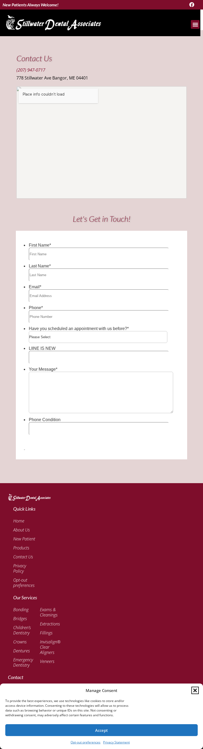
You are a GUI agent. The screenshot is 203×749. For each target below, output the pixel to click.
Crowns (20, 642)
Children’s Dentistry (21, 630)
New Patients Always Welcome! (30, 4)
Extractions (50, 624)
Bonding (21, 610)
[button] (195, 690)
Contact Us (23, 557)
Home (18, 521)
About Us (21, 530)
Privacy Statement (116, 742)
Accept (101, 730)
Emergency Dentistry (21, 662)
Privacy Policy (19, 568)
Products (21, 548)
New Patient (24, 539)
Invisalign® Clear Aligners (50, 647)
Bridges (20, 618)
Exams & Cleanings (49, 612)
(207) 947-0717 (30, 70)
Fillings (46, 633)
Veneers (47, 661)
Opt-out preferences (85, 742)
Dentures (21, 651)
